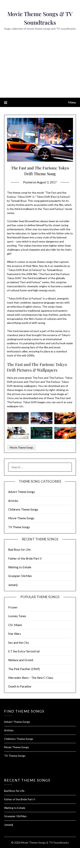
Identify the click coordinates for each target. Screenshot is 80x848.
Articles (13, 500)
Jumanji (13, 585)
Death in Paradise (19, 686)
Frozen (12, 607)
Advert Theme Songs (21, 491)
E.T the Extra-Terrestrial (24, 651)
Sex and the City (18, 642)
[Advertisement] (40, 69)
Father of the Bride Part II (25, 558)
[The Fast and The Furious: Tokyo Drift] (18, 423)
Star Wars (14, 633)
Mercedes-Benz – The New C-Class (30, 677)
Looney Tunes (17, 616)
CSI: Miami (15, 625)
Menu (72, 102)
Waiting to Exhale (19, 567)
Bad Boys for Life (19, 549)
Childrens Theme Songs (23, 509)
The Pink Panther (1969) (24, 669)
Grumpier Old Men (20, 576)
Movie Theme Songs (21, 447)
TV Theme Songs (19, 527)
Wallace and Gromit (20, 660)
